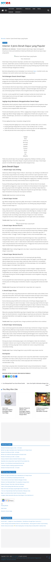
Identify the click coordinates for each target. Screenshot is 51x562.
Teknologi (27, 8)
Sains (34, 8)
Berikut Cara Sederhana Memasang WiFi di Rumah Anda (13, 454)
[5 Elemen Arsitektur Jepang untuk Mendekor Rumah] (42, 393)
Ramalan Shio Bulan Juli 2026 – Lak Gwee (10, 452)
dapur (34, 71)
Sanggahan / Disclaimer (6, 559)
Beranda (3, 38)
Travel (39, 8)
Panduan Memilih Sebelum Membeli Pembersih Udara (13, 458)
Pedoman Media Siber (23, 558)
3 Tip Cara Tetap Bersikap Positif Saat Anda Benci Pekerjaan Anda (15, 490)
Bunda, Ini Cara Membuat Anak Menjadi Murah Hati (12, 463)
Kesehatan (19, 8)
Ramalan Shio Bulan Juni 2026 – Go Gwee (10, 456)
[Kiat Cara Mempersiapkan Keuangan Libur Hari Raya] (8, 393)
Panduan (10, 12)
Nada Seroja (4, 508)
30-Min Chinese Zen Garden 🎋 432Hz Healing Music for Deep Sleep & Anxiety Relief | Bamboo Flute (23, 525)
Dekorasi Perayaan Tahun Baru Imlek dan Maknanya (12, 484)
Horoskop (17, 12)
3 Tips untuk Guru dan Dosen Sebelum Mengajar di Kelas (14, 479)
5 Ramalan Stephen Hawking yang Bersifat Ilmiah (12, 465)
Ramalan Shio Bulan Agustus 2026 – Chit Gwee (11, 447)
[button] (22, 9)
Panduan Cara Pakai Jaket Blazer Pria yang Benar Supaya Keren (15, 482)
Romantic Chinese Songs (6, 511)
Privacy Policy (14, 558)
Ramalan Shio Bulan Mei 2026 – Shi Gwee (10, 467)
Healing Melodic (4, 505)
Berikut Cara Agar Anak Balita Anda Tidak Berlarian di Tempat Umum (16, 450)
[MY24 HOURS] (2, 10)
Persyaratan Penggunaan (34, 558)
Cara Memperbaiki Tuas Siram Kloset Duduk (14, 383)
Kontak (14, 559)
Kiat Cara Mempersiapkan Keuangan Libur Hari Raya (7, 410)
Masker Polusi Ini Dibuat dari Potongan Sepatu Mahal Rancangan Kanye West (24, 411)
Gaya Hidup (11, 8)
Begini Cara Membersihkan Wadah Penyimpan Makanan (13, 493)
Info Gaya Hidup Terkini (9, 472)
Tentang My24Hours (5, 558)
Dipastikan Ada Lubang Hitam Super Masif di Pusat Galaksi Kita (15, 461)
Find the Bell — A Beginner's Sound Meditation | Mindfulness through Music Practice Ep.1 (21, 521)
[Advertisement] (25, 23)
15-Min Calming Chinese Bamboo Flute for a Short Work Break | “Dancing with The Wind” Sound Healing (24, 523)
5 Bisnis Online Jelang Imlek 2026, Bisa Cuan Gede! (12, 486)
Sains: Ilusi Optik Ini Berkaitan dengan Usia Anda (37, 384)
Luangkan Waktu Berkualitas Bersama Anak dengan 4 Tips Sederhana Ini (17, 495)
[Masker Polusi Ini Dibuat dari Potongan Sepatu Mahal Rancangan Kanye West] (25, 393)
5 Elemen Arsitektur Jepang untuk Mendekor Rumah (42, 409)
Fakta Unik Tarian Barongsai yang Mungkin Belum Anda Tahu (14, 488)
